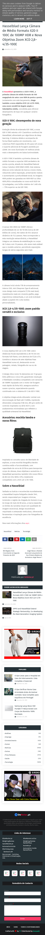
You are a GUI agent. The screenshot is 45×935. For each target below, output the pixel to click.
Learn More (19, 19)
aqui (27, 523)
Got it (29, 19)
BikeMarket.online (29, 838)
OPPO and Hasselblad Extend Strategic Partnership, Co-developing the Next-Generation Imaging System (27, 611)
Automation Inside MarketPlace (29, 849)
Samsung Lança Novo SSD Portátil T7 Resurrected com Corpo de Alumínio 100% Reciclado (26, 710)
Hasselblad (8, 92)
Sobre (16, 927)
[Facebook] (7, 873)
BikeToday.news (8, 849)
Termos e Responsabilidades (30, 927)
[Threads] (30, 873)
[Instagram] (22, 873)
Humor (23, 744)
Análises (23, 733)
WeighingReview (8, 841)
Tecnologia (26, 531)
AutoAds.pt (27, 845)
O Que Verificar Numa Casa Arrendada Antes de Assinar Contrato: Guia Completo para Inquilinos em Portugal (27, 693)
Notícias (17, 531)
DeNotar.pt (29, 577)
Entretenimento (23, 740)
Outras (23, 751)
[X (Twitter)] (15, 873)
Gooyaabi (36, 931)
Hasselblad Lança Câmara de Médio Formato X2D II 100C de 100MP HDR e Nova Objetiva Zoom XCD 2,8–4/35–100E (27, 596)
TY (20, 931)
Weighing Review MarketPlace (29, 842)
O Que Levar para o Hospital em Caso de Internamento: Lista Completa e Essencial (27, 678)
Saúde (23, 758)
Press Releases (23, 755)
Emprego (23, 737)
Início (8, 927)
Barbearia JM (8, 852)
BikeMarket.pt (7, 838)
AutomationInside (8, 846)
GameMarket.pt (7, 844)
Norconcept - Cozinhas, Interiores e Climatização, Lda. (11, 856)
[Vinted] (38, 873)
